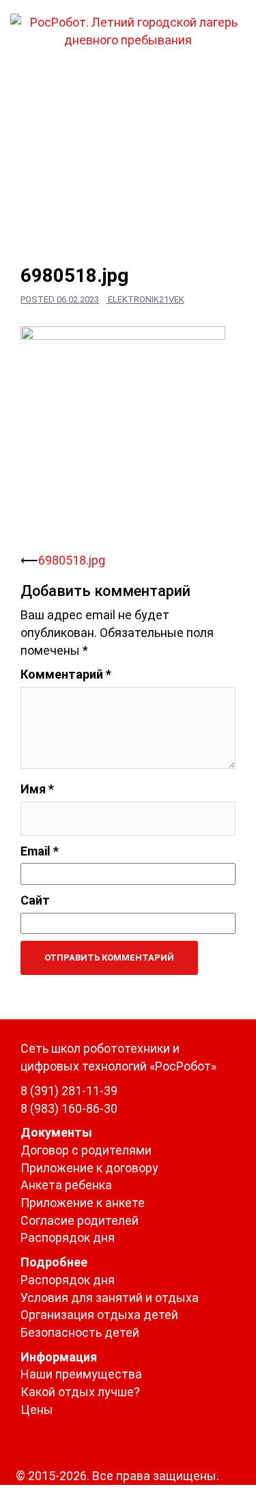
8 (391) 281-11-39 (68, 1090)
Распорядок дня (67, 1237)
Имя (37, 789)
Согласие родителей (79, 1220)
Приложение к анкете (82, 1202)
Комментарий (65, 674)
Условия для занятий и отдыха (109, 1297)
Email (39, 851)
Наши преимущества (81, 1374)
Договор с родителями (86, 1150)
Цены (36, 1409)
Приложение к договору (89, 1168)
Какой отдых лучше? (80, 1392)
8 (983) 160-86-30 (68, 1108)
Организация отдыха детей (99, 1314)
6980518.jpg (71, 560)
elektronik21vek (146, 299)
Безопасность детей (79, 1332)
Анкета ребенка (66, 1185)
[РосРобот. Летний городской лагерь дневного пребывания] (128, 30)
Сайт (35, 900)
